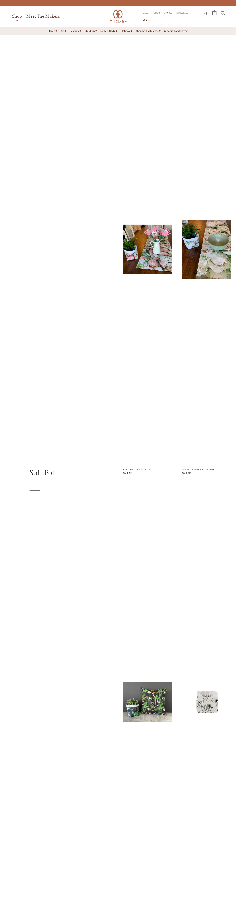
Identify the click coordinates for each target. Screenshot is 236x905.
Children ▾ (90, 31)
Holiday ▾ (126, 31)
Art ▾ (63, 31)
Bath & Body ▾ (108, 31)
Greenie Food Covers (176, 31)
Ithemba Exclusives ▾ (148, 31)
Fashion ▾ (75, 31)
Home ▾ (52, 31)
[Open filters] (207, 13)
